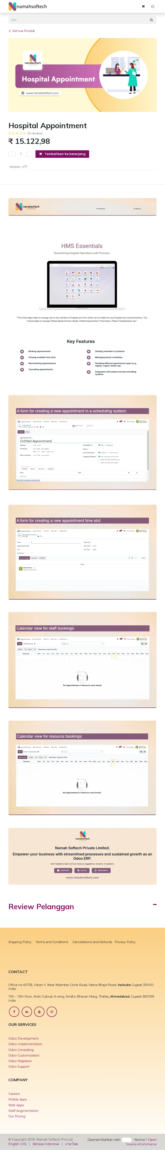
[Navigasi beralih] (153, 6)
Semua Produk (23, 31)
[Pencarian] (151, 20)
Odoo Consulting (21, 1082)
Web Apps (16, 1138)
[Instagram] (52, 1044)
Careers (14, 1127)
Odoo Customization (24, 1088)
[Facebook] (14, 1044)
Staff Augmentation (23, 1143)
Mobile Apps (17, 1132)
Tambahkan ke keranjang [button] (65, 154)
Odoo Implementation (25, 1077)
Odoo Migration (20, 1094)
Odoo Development (23, 1071)
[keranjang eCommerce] (143, 6)
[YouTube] (39, 1044)
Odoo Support (19, 1099)
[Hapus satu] (12, 154)
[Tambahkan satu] (30, 154)
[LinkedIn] (27, 1044)
